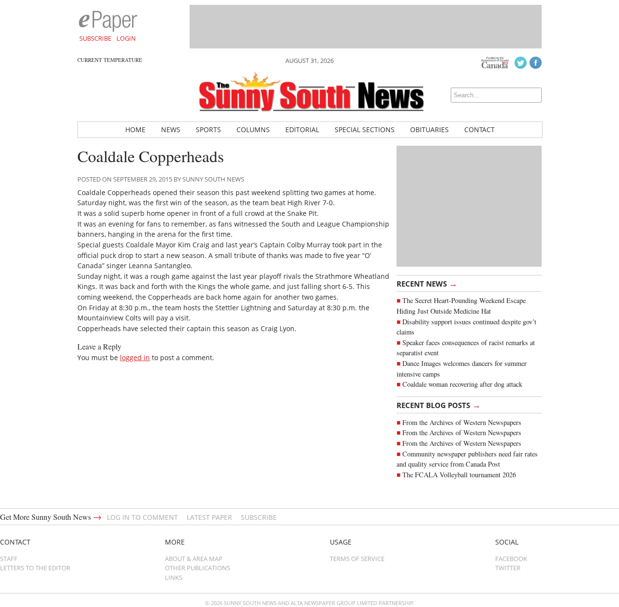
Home (135, 129)
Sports (208, 129)
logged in (135, 357)
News (170, 129)
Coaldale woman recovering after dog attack (462, 384)
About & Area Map (193, 558)
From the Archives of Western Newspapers (461, 422)
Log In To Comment (142, 517)
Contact (479, 129)
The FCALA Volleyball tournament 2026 (459, 474)
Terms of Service (357, 558)
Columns (253, 129)
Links (173, 577)
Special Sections (365, 129)
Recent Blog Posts (439, 404)
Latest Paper (209, 517)
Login (126, 38)
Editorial (302, 129)
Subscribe (95, 38)
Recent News (427, 283)
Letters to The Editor (35, 567)
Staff (8, 558)
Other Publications (197, 567)
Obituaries (429, 129)
